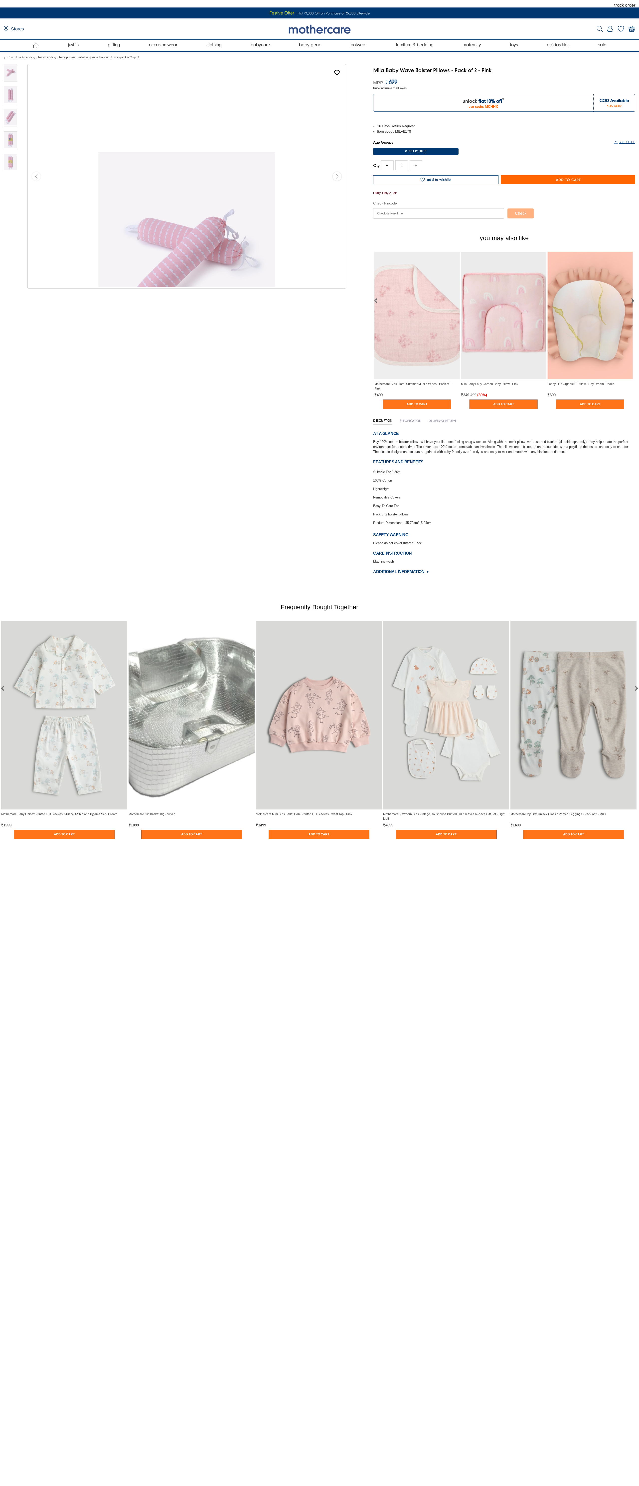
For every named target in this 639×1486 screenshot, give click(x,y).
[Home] (36, 45)
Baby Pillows (67, 57)
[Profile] (610, 29)
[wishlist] (621, 29)
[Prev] (36, 176)
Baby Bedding (47, 57)
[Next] (337, 176)
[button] (375, 300)
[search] (600, 29)
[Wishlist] (337, 73)
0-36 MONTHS (415, 151)
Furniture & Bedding (22, 57)
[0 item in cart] (632, 29)
